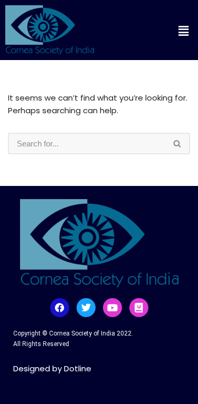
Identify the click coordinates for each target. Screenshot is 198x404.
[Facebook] (59, 307)
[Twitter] (86, 307)
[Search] (177, 143)
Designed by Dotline (52, 368)
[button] (160, 31)
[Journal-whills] (138, 307)
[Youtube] (112, 307)
